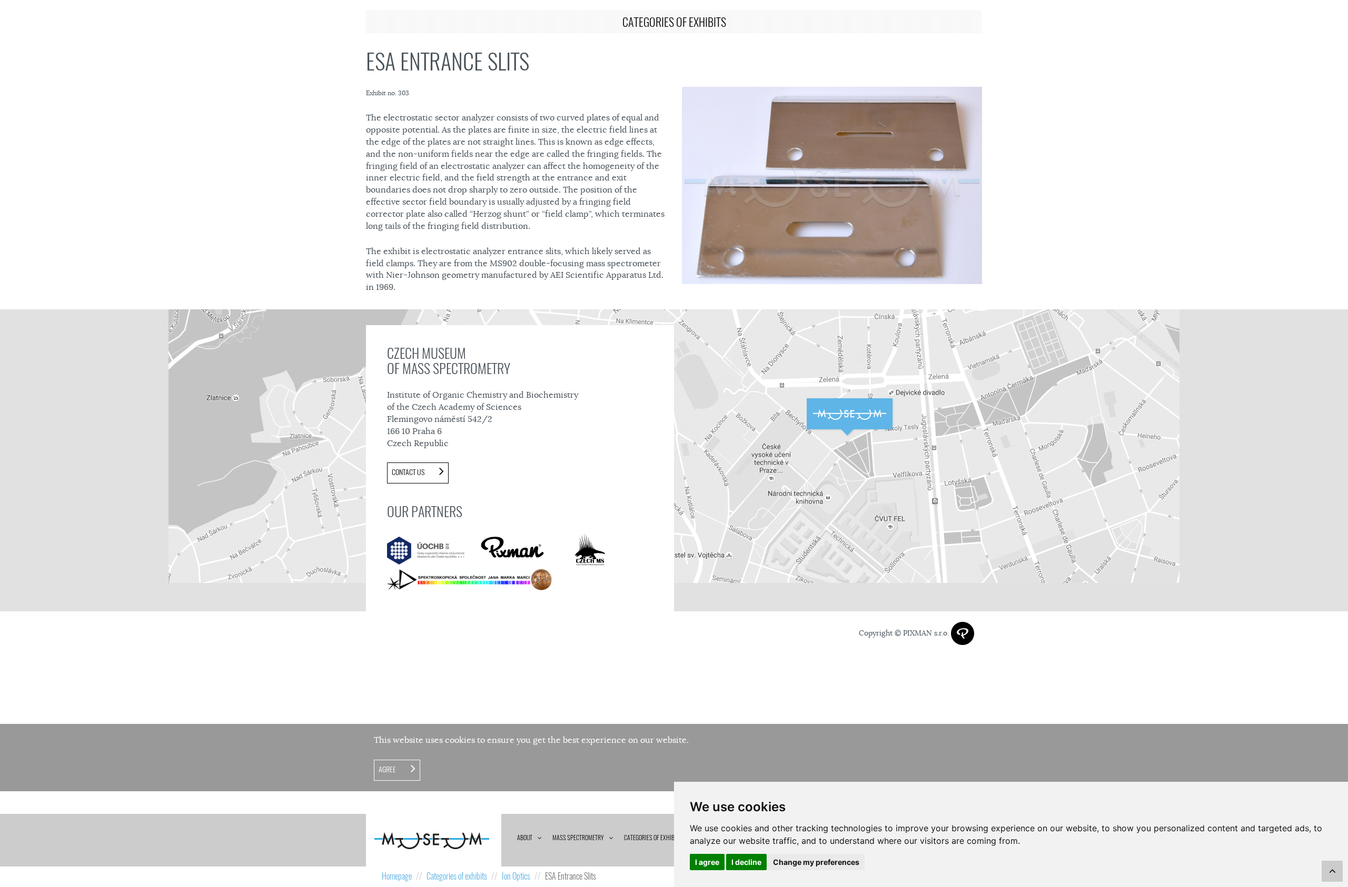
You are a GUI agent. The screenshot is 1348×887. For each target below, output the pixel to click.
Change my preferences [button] (816, 862)
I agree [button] (707, 862)
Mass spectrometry (578, 837)
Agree (388, 769)
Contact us (409, 472)
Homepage (397, 876)
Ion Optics (516, 876)
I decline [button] (746, 862)
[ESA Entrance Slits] (832, 185)
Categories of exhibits (653, 837)
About (524, 837)
